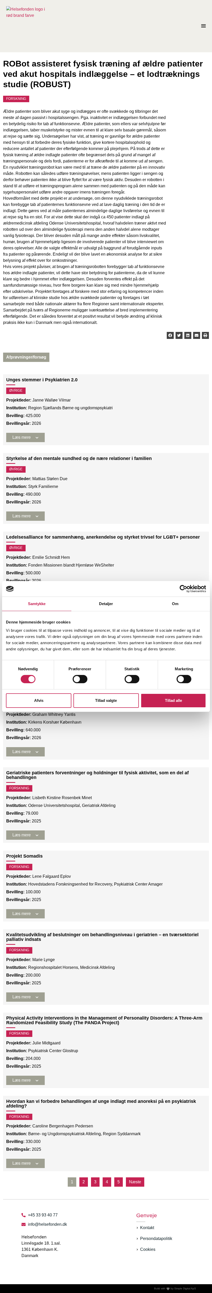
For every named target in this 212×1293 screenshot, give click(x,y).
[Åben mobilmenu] (203, 26)
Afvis (38, 700)
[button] (170, 335)
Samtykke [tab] (37, 603)
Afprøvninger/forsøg (26, 357)
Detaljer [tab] (106, 603)
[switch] (80, 679)
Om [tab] (175, 603)
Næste (135, 1182)
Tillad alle (173, 700)
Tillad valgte (106, 700)
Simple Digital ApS (185, 1288)
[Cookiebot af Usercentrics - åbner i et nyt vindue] (183, 589)
